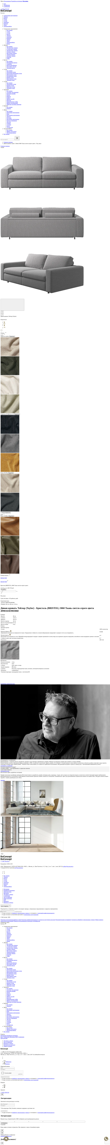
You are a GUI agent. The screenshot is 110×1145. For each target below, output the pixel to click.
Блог (5, 3)
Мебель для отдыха (11, 131)
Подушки (9, 118)
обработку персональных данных (20, 913)
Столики (9, 124)
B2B (5, 900)
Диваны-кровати (11, 54)
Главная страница (8, 142)
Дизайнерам (7, 5)
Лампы (8, 39)
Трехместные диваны (12, 50)
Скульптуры (10, 127)
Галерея (9, 123)
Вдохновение (7, 1)
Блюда (8, 126)
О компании (7, 6)
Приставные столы (11, 78)
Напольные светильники (13, 112)
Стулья (5, 21)
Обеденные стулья (11, 84)
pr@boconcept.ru (19, 867)
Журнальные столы (11, 74)
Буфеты (8, 97)
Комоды (9, 96)
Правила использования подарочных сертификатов (27, 921)
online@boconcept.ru (68, 866)
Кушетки (9, 57)
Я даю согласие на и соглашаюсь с (28, 913)
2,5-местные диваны (12, 49)
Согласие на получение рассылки (46, 919)
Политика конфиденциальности (29, 919)
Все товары (9, 30)
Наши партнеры (8, 898)
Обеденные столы (11, 72)
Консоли (9, 100)
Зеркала (9, 116)
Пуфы (8, 58)
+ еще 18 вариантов (5, 512)
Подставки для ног (11, 66)
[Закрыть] (2, 1094)
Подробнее (12, 336)
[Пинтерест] (4, 871)
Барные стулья (10, 85)
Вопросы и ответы (8, 902)
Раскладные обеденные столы (14, 73)
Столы (5, 19)
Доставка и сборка (8, 894)
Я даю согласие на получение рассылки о (20, 914)
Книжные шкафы (11, 93)
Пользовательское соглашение (63, 919)
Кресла (5, 18)
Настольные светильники (13, 115)
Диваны (6, 17)
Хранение (6, 22)
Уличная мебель (8, 26)
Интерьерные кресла (12, 62)
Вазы (8, 114)
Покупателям (4, 1038)
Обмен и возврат (8, 1046)
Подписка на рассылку (9, 1045)
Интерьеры (6, 889)
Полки (8, 95)
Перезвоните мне (5, 1076)
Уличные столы (11, 80)
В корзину (3, 589)
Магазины (6, 893)
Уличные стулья (11, 88)
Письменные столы (12, 76)
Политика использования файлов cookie (11, 919)
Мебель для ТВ (10, 99)
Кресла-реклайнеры (12, 65)
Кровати (6, 23)
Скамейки (9, 64)
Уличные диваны (11, 56)
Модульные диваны (12, 53)
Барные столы (10, 77)
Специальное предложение (11, 15)
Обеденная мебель (11, 132)
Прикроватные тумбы (12, 101)
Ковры (8, 43)
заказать (3, 780)
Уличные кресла (11, 68)
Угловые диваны (11, 51)
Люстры (9, 122)
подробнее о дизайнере (6, 765)
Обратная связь (7, 891)
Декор (5, 25)
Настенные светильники (13, 119)
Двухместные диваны (12, 47)
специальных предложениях (31, 914)
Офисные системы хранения (14, 104)
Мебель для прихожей (12, 103)
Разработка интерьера (16, 1)
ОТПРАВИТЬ (4, 1111)
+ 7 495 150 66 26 (5, 861)
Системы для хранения (12, 92)
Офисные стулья (11, 87)
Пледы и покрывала (12, 120)
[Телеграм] (4, 873)
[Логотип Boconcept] (6, 857)
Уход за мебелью (8, 897)
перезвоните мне (5, 771)
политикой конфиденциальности (46, 913)
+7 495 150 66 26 (5, 9)
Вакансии (6, 901)
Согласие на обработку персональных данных (83, 919)
